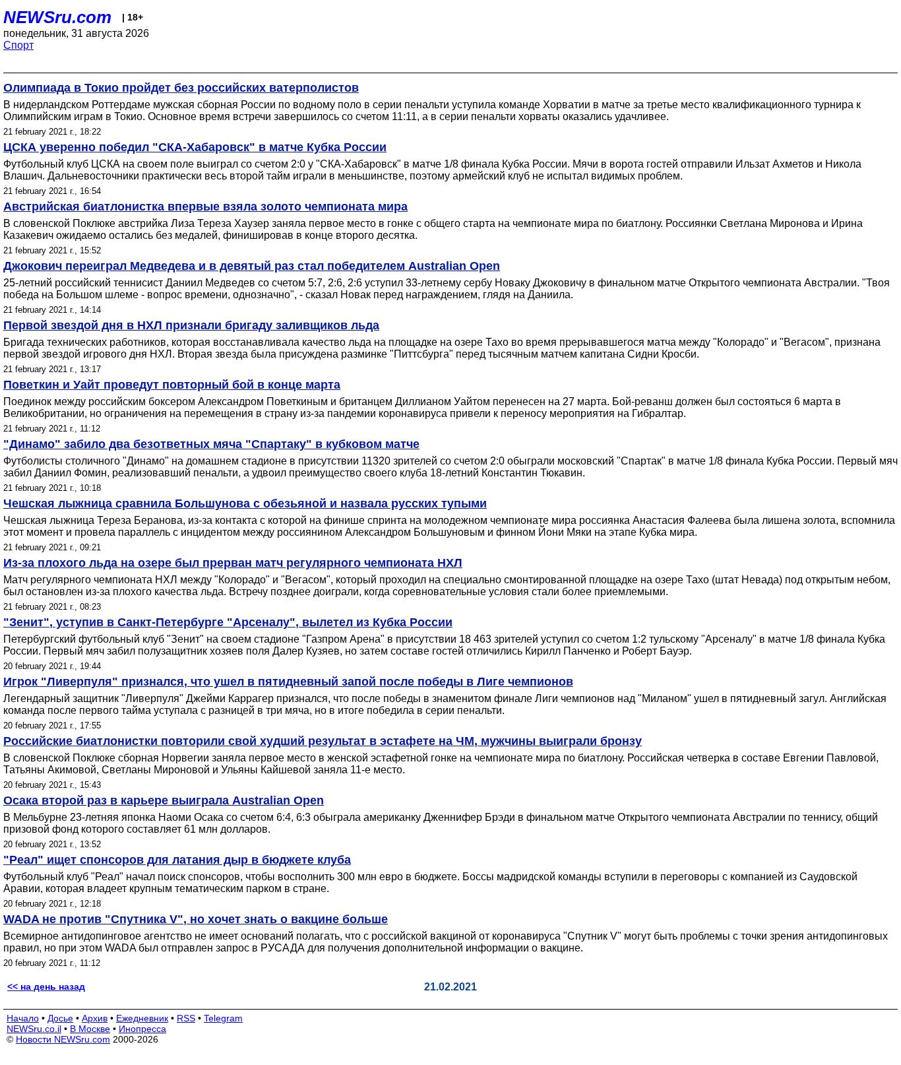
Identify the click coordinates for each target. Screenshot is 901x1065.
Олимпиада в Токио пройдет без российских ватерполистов (181, 87)
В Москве (90, 1028)
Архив (95, 1018)
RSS (186, 1018)
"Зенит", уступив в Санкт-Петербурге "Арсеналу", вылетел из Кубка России (227, 622)
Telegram (223, 1018)
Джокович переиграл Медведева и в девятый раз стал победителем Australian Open (251, 266)
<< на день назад (46, 986)
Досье (60, 1018)
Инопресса (142, 1028)
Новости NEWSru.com (63, 1039)
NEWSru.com (57, 17)
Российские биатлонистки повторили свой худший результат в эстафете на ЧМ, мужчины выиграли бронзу (322, 741)
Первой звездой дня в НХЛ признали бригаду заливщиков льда (191, 325)
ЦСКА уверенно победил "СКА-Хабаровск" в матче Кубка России (195, 147)
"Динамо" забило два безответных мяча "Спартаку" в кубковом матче (211, 444)
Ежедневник (142, 1018)
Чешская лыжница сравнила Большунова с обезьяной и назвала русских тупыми (245, 503)
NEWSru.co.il (34, 1028)
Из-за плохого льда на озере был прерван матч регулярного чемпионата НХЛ (232, 562)
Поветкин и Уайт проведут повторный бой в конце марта (171, 384)
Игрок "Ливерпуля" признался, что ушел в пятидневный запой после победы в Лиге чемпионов (288, 681)
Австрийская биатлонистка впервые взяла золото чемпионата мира (205, 206)
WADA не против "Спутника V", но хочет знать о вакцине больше (195, 919)
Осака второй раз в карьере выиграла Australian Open (163, 800)
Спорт (18, 45)
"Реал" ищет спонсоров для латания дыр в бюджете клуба (177, 859)
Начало (23, 1018)
